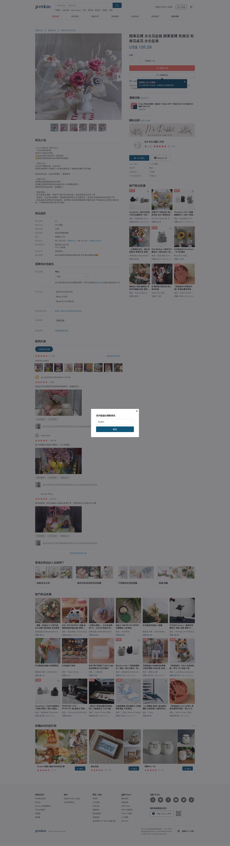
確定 (115, 429)
